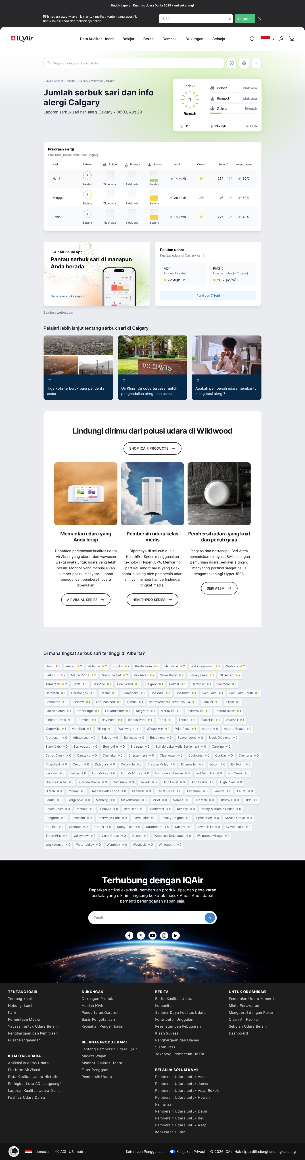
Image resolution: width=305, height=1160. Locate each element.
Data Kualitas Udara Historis (33, 1076)
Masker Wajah (94, 1056)
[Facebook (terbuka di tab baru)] (129, 936)
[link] (252, 39)
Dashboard (238, 1033)
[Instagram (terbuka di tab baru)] (164, 936)
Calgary (83, 80)
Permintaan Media (24, 1019)
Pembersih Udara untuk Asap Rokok (187, 1090)
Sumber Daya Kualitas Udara (180, 1012)
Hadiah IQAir (93, 1005)
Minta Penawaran (244, 1005)
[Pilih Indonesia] (268, 39)
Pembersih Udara (97, 1076)
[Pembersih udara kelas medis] (152, 493)
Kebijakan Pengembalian (103, 1026)
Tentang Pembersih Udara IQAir (109, 1049)
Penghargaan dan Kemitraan (33, 1033)
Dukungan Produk (97, 998)
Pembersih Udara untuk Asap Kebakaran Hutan (181, 1128)
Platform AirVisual (24, 1069)
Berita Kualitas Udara (173, 998)
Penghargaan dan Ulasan (177, 1040)
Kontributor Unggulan (174, 1019)
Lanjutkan (245, 19)
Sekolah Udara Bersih (248, 1026)
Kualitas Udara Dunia (26, 1097)
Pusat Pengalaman (24, 1040)
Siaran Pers (165, 1047)
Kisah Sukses (166, 1033)
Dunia (47, 80)
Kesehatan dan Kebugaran (178, 1026)
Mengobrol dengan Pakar (251, 1012)
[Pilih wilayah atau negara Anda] (268, 39)
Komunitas (164, 1005)
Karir (12, 1012)
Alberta (71, 80)
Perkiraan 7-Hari (208, 295)
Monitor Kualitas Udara (102, 1063)
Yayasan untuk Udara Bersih (33, 1026)
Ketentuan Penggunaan (145, 1151)
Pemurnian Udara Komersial (253, 998)
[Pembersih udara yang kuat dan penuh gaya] (219, 493)
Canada (59, 80)
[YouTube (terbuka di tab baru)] (152, 936)
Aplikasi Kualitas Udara (28, 1063)
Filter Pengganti (96, 1069)
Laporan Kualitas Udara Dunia (34, 1090)
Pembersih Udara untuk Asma (181, 1076)
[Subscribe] (210, 918)
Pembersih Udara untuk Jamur (182, 1083)
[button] (183, 274)
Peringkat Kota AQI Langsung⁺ (34, 1083)
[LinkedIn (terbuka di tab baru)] (176, 936)
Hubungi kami (20, 1005)
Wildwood (97, 80)
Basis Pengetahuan (98, 1019)
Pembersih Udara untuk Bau (179, 1118)
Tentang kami (20, 998)
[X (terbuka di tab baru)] (141, 936)
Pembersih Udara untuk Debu (181, 1111)
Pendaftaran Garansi (100, 1012)
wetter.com (65, 312)
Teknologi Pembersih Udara (179, 1054)
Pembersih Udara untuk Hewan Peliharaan (182, 1101)
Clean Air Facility (244, 1019)
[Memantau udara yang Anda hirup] (85, 493)
